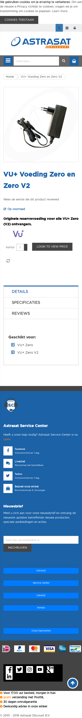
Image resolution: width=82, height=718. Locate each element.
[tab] (41, 291)
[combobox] (36, 61)
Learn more (59, 11)
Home (10, 76)
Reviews (21, 313)
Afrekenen (67, 28)
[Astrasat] (41, 34)
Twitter (18, 474)
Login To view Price (52, 246)
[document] (41, 12)
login (75, 28)
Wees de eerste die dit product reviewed (31, 199)
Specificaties (26, 302)
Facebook (20, 449)
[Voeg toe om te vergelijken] (8, 261)
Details (20, 292)
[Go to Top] (72, 683)
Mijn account (59, 28)
